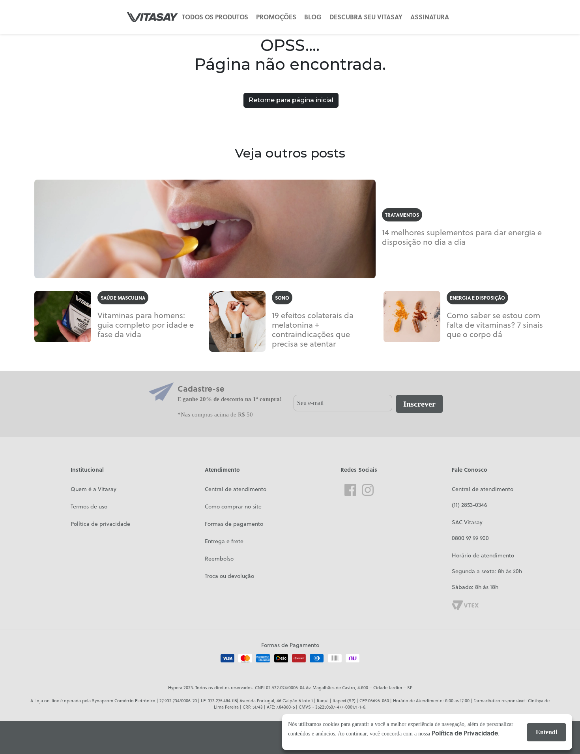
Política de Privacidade (465, 732)
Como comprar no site (233, 506)
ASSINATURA (429, 16)
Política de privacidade (100, 524)
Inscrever (419, 404)
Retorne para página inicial (291, 100)
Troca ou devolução (229, 576)
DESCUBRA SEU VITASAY (365, 16)
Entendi (546, 732)
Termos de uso (89, 506)
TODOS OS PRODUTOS (215, 16)
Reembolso (219, 559)
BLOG (313, 16)
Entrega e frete (224, 541)
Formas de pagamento (234, 524)
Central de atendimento (235, 489)
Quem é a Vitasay (93, 489)
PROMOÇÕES (276, 16)
